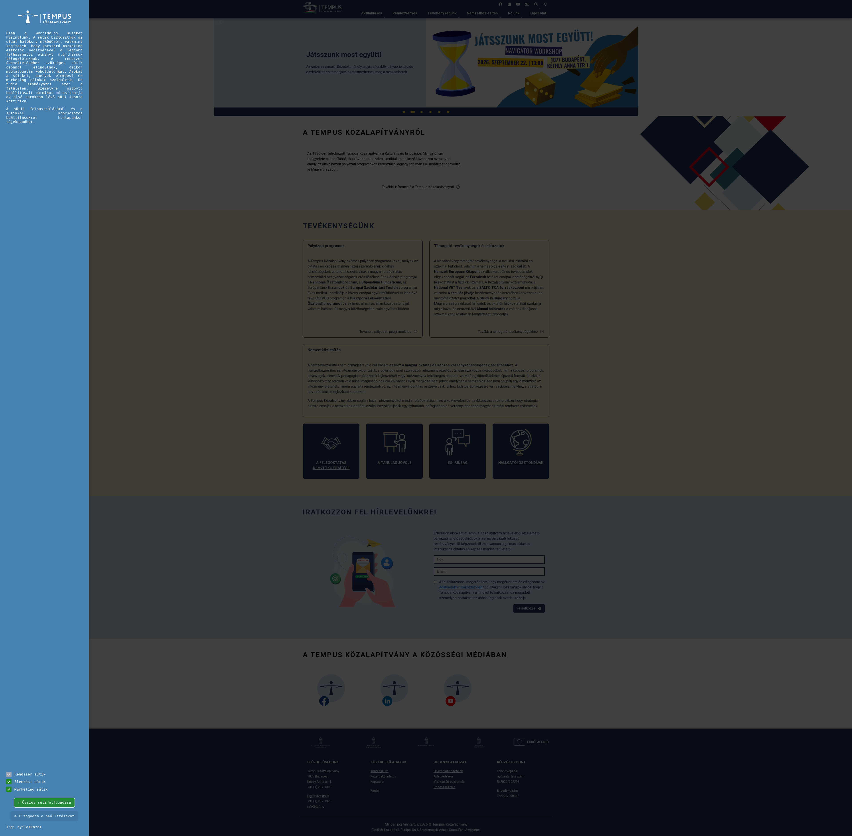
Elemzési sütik (29, 782)
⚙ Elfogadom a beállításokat (44, 816)
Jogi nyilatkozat (24, 827)
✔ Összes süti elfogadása (44, 802)
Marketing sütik (31, 789)
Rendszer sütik (29, 774)
